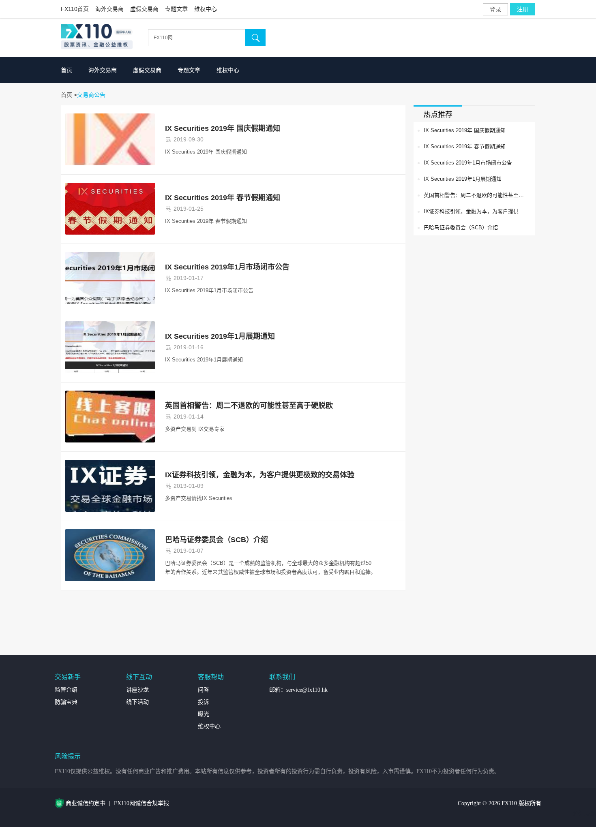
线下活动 (137, 702)
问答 (203, 690)
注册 (522, 9)
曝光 (203, 714)
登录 (495, 9)
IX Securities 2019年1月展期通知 (220, 336)
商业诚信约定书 (85, 803)
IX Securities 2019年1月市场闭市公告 (227, 267)
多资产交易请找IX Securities (198, 498)
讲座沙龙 (137, 690)
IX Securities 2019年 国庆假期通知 (222, 128)
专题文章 (176, 9)
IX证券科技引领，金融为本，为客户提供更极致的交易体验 (259, 475)
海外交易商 (109, 9)
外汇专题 (584, 813)
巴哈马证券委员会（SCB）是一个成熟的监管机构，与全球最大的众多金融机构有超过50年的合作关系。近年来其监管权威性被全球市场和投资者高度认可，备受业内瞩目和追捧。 (270, 567)
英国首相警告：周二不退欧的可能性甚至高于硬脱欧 (249, 406)
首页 (66, 70)
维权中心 (205, 9)
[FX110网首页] (99, 37)
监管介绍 (66, 690)
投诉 (203, 702)
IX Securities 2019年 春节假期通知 (222, 198)
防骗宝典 (66, 702)
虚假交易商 (144, 9)
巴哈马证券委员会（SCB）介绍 (216, 540)
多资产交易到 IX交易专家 (195, 429)
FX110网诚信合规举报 (141, 803)
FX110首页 (75, 9)
